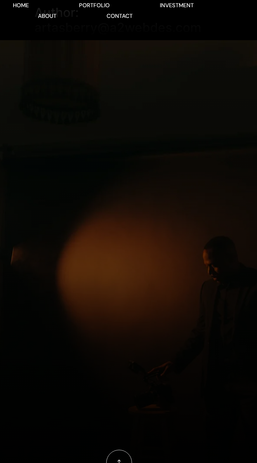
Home (21, 5)
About (47, 16)
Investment (177, 5)
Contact (120, 16)
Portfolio (94, 5)
